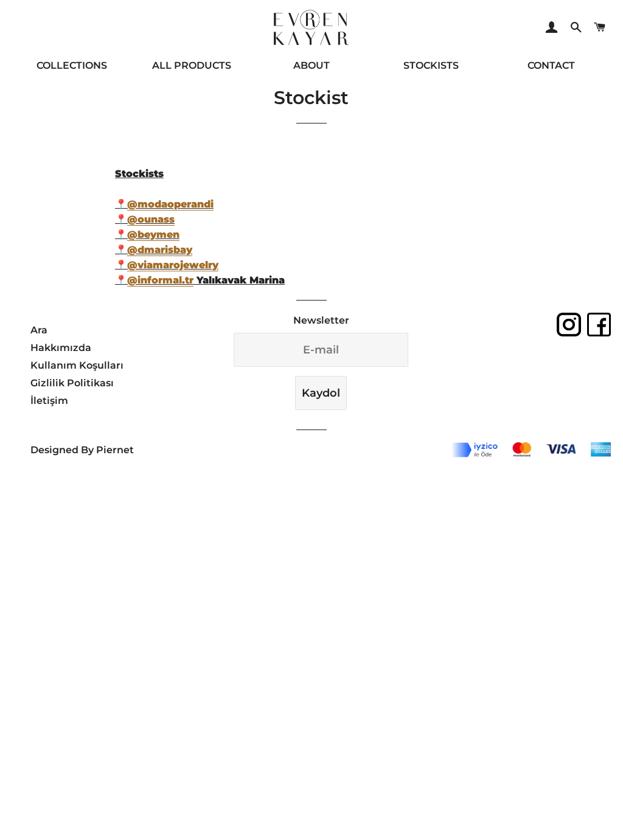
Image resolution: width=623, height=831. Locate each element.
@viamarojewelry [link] (172, 265)
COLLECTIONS (72, 65)
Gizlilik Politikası (72, 383)
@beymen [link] (153, 234)
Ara (38, 330)
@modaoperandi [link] (170, 204)
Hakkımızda (60, 347)
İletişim (49, 400)
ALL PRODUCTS (191, 65)
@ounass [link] (151, 219)
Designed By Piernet (82, 450)
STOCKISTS (431, 65)
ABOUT (311, 65)
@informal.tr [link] (160, 280)
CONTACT (551, 65)
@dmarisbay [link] (159, 250)
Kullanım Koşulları (77, 365)
